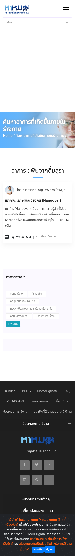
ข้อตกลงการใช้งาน (15, 411)
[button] (66, 8)
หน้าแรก (10, 391)
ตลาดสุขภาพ (40, 401)
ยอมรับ (38, 550)
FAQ (67, 391)
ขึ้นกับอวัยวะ (16, 294)
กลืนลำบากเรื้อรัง (46, 316)
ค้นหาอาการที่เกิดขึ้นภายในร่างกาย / (41, 135)
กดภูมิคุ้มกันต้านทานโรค (22, 301)
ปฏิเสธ (49, 549)
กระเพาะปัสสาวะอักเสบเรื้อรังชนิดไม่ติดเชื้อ (31, 309)
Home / (9, 135)
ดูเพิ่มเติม (13, 324)
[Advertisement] (37, 72)
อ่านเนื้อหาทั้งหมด (46, 237)
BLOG (26, 391)
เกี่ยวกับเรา (62, 401)
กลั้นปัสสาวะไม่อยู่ (19, 316)
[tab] (37, 425)
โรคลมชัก (37, 294)
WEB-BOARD (16, 401)
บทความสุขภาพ (47, 391)
